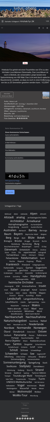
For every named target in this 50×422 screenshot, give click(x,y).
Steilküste (12, 366)
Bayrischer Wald (31, 234)
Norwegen (40, 328)
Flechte (12, 261)
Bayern (18, 234)
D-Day (44, 246)
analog (20, 217)
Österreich (31, 332)
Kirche (33, 292)
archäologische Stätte (37, 217)
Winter (12, 392)
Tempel (7, 376)
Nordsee (43, 109)
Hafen (25, 276)
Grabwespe (8, 273)
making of (25, 305)
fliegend (21, 261)
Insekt (42, 286)
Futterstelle (9, 268)
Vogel (20, 385)
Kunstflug (29, 295)
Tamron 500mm (39, 373)
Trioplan (32, 379)
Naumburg (33, 321)
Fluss (38, 261)
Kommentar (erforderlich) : (14, 158)
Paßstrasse (42, 335)
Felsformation (29, 258)
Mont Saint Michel (32, 314)
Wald (42, 385)
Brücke (18, 240)
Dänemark (26, 109)
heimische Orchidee (21, 282)
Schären (24, 347)
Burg (36, 243)
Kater (18, 293)
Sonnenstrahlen (33, 359)
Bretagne (8, 241)
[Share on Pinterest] (25, 64)
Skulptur (42, 356)
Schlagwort (15, 21)
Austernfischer (36, 227)
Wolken (38, 392)
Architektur (18, 109)
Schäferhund (13, 347)
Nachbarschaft (14, 317)
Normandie (24, 328)
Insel (6, 290)
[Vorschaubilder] (39, 28)
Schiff (32, 347)
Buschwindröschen (11, 246)
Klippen (42, 293)
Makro (36, 305)
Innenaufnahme (29, 286)
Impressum (25, 408)
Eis (19, 252)
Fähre (24, 255)
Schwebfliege (36, 350)
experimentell (30, 252)
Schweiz (24, 354)
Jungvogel (25, 289)
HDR (33, 279)
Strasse (8, 373)
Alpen (33, 213)
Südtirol (17, 373)
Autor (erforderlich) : (12, 135)
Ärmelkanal (33, 221)
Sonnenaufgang (18, 359)
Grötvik (7, 276)
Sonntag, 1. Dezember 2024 (28, 104)
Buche (44, 241)
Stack (45, 362)
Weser (41, 388)
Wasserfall (24, 388)
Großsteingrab (41, 273)
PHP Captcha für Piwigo (12, 181)
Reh (37, 338)
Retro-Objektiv (12, 340)
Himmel (39, 283)
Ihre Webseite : (10, 150)
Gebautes (13, 111)
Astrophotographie (18, 224)
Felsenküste (12, 258)
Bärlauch (22, 230)
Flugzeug (30, 261)
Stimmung (11, 370)
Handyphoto (38, 276)
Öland (7, 331)
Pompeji (15, 338)
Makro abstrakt (14, 308)
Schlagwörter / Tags (13, 206)
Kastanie (43, 290)
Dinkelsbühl (25, 249)
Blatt (23, 238)
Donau (35, 250)
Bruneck (36, 241)
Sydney (26, 373)
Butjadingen (26, 246)
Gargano (19, 268)
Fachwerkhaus (13, 255)
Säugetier (28, 344)
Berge (16, 238)
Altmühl (43, 214)
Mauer (26, 309)
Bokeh (41, 237)
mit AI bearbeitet (15, 311)
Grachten (18, 273)
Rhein (25, 341)
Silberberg (8, 356)
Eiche (14, 252)
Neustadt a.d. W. (19, 324)
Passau (31, 335)
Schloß (14, 350)
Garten (29, 267)
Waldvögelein (12, 388)
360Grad (8, 214)
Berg (8, 237)
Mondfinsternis (17, 314)
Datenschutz (25, 412)
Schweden (11, 353)
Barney (33, 230)
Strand (39, 370)
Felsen (41, 255)
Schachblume (40, 344)
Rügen (7, 344)
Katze (25, 293)
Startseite (8, 21)
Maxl (33, 308)
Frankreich (12, 264)
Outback (7, 335)
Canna (36, 246)
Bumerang (27, 244)
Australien (10, 230)
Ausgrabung (13, 227)
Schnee (24, 350)
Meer (41, 309)
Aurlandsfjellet (36, 224)
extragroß (42, 252)
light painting (33, 302)
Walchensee (32, 386)
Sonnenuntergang (14, 362)
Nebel (44, 320)
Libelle (23, 302)
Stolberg (21, 370)
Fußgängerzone (39, 265)
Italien (14, 289)
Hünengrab (9, 286)
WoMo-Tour (20, 395)
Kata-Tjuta (9, 293)
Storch (30, 370)
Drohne (43, 250)
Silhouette (32, 357)
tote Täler (9, 379)
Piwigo (25, 405)
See (32, 353)
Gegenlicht (41, 267)
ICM (17, 286)
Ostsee (42, 331)
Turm (41, 378)
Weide (34, 388)
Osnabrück (18, 331)
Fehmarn (32, 255)
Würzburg (34, 396)
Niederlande (36, 324)
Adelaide (24, 214)
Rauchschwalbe (27, 338)
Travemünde (21, 379)
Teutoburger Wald (22, 375)
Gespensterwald (37, 270)
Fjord (42, 258)
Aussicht (25, 227)
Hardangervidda (22, 279)
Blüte (31, 237)
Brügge (27, 241)
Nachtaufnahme (36, 317)
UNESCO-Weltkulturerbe (19, 381)
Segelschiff (41, 354)
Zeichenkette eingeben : (13, 183)
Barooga (43, 230)
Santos (17, 344)
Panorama (20, 335)
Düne (7, 252)
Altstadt (9, 217)
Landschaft (14, 298)
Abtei (16, 214)
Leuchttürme (22, 111)
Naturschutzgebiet (15, 320)
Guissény (16, 276)
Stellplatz (25, 366)
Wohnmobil (24, 391)
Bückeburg (15, 244)
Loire (43, 302)
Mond (39, 311)
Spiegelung (34, 362)
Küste (38, 295)
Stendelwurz (38, 366)
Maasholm (15, 305)
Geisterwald (12, 270)
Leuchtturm (35, 109)
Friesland (26, 264)
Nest (9, 324)
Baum (7, 234)
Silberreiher (20, 357)
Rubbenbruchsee (37, 341)
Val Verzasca (39, 382)
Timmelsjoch (40, 376)
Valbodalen (10, 386)
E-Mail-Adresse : (10, 143)
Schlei (40, 347)
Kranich (13, 295)
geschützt (23, 270)
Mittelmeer (29, 311)
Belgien (44, 234)
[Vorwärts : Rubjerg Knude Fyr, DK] (47, 28)
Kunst (20, 295)
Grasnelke (29, 273)
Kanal (34, 289)
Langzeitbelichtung (33, 298)
